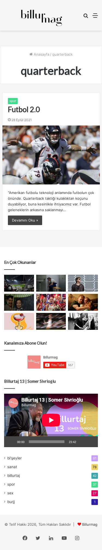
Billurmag (89, 524)
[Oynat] (11, 441)
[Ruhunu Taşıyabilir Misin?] (19, 283)
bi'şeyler (14, 458)
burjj (11, 502)
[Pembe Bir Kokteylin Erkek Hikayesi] (19, 321)
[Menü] (95, 17)
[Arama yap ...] (85, 17)
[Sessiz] (82, 441)
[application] (51, 420)
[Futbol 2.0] (51, 154)
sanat (12, 467)
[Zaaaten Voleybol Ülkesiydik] (51, 302)
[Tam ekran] (91, 441)
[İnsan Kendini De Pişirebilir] (51, 283)
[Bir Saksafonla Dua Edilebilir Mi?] (83, 321)
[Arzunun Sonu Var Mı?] (19, 302)
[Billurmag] (41, 18)
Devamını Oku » (25, 220)
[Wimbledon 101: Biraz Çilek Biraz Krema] (51, 321)
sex (10, 493)
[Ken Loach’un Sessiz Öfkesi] (83, 302)
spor (13, 101)
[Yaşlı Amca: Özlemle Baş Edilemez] (83, 283)
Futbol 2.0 (24, 109)
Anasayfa (41, 54)
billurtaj (13, 475)
